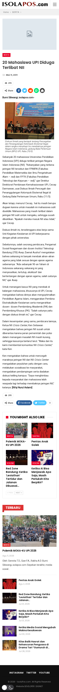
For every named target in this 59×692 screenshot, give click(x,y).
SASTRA (36, 436)
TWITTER (31, 672)
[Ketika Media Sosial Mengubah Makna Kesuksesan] (9, 631)
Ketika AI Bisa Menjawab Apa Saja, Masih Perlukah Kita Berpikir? (36, 613)
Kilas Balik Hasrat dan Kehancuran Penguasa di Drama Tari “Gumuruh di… (34, 644)
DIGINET (39, 686)
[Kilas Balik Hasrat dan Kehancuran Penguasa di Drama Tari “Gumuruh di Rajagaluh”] (9, 645)
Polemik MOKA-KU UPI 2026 (19, 550)
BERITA (6, 55)
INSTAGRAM (16, 672)
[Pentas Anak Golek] (42, 430)
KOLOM (10, 463)
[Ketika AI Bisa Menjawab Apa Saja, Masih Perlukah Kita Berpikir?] (42, 457)
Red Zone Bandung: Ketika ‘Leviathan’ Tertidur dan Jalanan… (34, 597)
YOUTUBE (44, 672)
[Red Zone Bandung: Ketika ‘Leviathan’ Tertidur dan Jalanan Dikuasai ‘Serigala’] (17, 457)
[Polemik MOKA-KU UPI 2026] (17, 430)
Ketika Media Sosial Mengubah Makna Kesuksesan (37, 629)
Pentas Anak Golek (30, 580)
